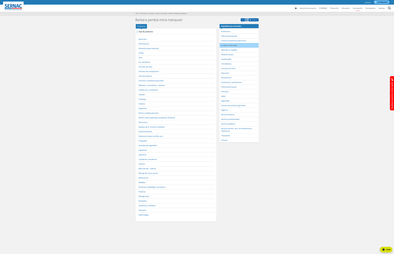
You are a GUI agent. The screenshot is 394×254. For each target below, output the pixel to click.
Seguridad (225, 101)
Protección (334, 8)
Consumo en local (228, 68)
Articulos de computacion (149, 71)
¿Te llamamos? (382, 2)
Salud (223, 96)
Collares (142, 104)
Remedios (143, 201)
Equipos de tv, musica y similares (152, 127)
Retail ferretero (227, 54)
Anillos (141, 53)
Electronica (143, 122)
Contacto (368, 2)
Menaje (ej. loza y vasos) (148, 173)
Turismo (224, 140)
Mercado (151, 13)
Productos (141, 26)
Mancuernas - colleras (147, 168)
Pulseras (142, 191)
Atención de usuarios (308, 8)
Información (357, 8)
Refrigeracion (144, 196)
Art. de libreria (144, 62)
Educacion (225, 73)
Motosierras (143, 178)
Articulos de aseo (145, 67)
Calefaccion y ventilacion (148, 90)
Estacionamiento (145, 131)
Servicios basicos (227, 114)
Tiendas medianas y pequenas (177, 13)
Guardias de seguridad (147, 145)
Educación (346, 8)
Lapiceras (142, 154)
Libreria (142, 164)
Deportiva (143, 108)
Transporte (225, 135)
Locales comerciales (161, 13)
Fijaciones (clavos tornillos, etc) (151, 136)
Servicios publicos (228, 124)
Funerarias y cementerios (231, 82)
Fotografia (143, 141)
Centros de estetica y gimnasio (233, 105)
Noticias (382, 8)
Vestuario (142, 210)
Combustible (226, 59)
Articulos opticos (145, 76)
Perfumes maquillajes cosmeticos (152, 187)
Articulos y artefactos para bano (151, 80)
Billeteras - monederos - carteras (152, 85)
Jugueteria (143, 150)
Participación (370, 8)
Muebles (142, 182)
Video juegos (144, 215)
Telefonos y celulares (147, 205)
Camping (142, 99)
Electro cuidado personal (148, 113)
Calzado (142, 94)
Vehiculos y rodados (229, 50)
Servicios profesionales (230, 119)
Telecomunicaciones (229, 36)
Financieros (225, 31)
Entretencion (226, 77)
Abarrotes (143, 39)
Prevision (224, 91)
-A (247, 20)
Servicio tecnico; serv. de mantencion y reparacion (236, 129)
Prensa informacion (229, 87)
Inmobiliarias (226, 64)
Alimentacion (144, 44)
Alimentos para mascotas (149, 48)
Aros (140, 57)
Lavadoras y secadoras (148, 159)
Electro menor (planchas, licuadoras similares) (157, 117)
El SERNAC (323, 8)
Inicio (137, 13)
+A (243, 20)
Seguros (224, 110)
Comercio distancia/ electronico (233, 40)
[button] (389, 8)
